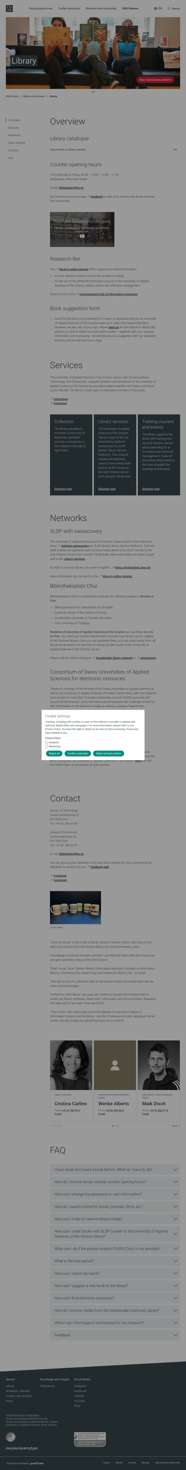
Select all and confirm (108, 753)
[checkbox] (91, 742)
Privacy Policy (53, 737)
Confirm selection (77, 753)
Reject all (54, 753)
